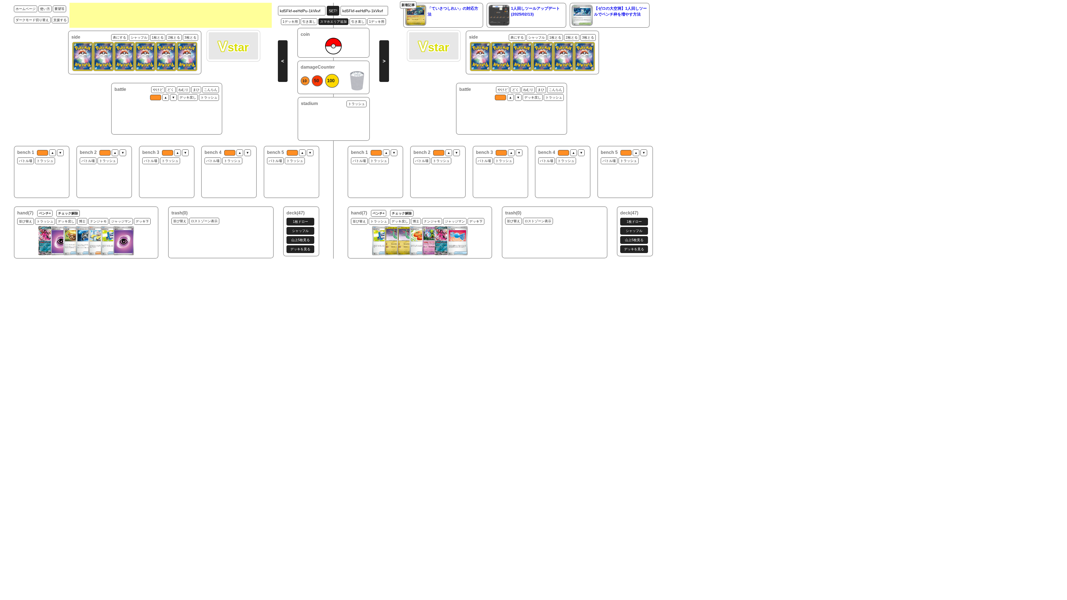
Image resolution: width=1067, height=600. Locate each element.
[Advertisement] (170, 15)
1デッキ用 (290, 22)
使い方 (45, 9)
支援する (60, 20)
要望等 (59, 9)
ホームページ (26, 9)
